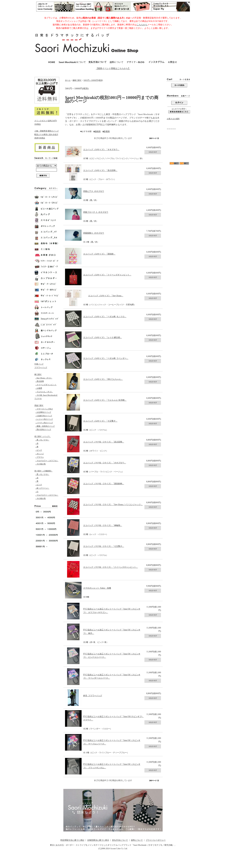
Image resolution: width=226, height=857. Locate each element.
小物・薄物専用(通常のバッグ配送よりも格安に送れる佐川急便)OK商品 (46, 134)
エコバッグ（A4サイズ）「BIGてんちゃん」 (103, 379)
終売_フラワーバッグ (92, 695)
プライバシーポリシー (156, 840)
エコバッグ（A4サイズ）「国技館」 (99, 254)
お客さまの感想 (173, 119)
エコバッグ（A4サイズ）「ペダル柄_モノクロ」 (104, 316)
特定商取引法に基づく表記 (72, 840)
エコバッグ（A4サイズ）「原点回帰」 (100, 170)
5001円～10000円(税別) (93, 80)
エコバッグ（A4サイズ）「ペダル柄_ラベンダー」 (105, 358)
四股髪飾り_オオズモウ (93, 233)
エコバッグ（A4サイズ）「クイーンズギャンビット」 (107, 275)
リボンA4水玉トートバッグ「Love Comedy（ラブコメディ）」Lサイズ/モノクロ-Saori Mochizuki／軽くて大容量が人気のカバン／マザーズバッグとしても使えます (179, 150)
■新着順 (106, 131)
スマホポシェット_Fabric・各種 (97, 588)
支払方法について (120, 840)
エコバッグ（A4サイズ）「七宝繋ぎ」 (100, 421)
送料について (137, 840)
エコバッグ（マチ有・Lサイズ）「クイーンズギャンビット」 (110, 567)
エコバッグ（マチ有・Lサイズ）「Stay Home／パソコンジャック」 (113, 504)
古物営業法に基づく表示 (98, 840)
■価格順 (97, 131)
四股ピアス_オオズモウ (93, 191)
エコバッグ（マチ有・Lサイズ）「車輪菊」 (102, 525)
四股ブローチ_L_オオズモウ (95, 212)
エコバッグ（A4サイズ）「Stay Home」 (105, 296)
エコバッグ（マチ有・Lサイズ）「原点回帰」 (103, 442)
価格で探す (77, 80)
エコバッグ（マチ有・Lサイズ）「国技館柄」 (103, 483)
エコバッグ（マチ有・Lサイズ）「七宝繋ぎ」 (103, 546)
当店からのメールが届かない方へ (178, 138)
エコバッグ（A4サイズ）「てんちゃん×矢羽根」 (105, 400)
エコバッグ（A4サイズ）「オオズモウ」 (101, 149)
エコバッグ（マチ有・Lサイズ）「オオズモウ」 (104, 463)
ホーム (67, 80)
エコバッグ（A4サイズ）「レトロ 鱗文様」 (102, 337)
